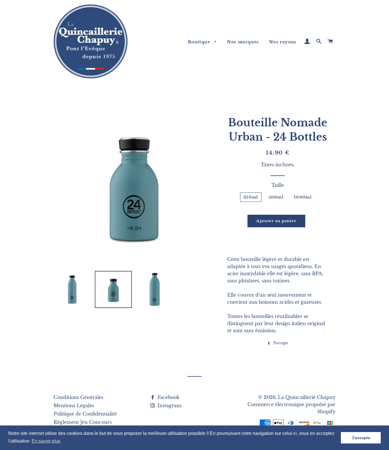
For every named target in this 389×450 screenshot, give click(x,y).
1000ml (303, 197)
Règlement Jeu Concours (83, 422)
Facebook (167, 397)
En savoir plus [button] (46, 441)
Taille (277, 185)
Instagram (168, 405)
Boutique (200, 41)
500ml (276, 197)
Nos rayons (283, 41)
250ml (250, 197)
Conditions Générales (78, 397)
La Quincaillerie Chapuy (306, 397)
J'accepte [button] (361, 437)
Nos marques (243, 41)
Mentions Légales (74, 405)
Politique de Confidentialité (85, 414)
